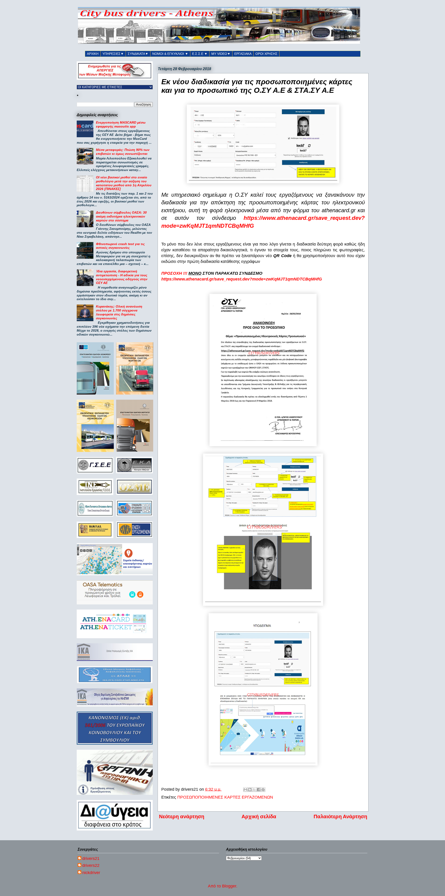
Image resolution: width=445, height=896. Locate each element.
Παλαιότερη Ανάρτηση (340, 816)
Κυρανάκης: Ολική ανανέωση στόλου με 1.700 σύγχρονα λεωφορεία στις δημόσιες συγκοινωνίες (119, 312)
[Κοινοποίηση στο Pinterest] (263, 789)
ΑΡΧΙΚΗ (93, 54)
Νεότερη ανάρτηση (181, 816)
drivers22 (90, 865)
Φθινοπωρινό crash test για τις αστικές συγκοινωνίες (120, 246)
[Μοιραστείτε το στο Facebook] (258, 789)
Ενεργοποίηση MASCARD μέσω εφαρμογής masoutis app (121, 124)
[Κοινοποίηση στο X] (254, 789)
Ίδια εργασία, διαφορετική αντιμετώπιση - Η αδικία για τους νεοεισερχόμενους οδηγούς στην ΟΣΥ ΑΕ (121, 277)
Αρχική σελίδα (259, 816)
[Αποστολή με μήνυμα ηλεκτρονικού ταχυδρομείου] (245, 789)
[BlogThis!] (250, 789)
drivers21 (90, 858)
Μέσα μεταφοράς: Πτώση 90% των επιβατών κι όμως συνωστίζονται (122, 152)
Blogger (229, 886)
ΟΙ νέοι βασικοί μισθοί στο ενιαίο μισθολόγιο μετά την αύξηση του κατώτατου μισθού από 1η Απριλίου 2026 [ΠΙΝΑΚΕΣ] (123, 183)
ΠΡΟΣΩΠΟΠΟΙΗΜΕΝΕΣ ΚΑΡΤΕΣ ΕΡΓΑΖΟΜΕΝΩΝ (225, 797)
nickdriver (91, 872)
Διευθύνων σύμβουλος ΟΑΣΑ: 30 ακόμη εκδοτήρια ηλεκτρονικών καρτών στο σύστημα (121, 216)
